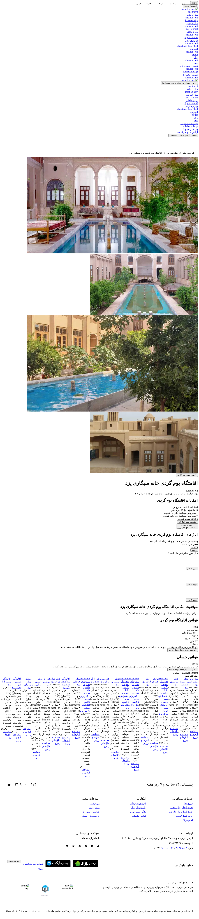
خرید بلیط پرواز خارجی (181, 811)
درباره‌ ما (95, 803)
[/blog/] (98, 846)
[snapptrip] (189, 9)
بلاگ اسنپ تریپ (138, 811)
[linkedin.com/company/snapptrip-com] (67, 846)
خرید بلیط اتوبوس (184, 816)
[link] (187, 153)
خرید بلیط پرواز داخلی (181, 807)
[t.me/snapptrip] (86, 846)
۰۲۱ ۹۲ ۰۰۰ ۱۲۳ (24, 784)
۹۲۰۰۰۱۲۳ (167, 848)
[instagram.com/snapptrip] (92, 846)
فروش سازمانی (138, 803)
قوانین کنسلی (139, 816)
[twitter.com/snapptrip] (73, 846)
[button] (179, 83)
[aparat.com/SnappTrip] (79, 846)
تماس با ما (94, 807)
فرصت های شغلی (90, 816)
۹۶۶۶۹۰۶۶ (181, 848)
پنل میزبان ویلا (138, 807)
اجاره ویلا (188, 820)
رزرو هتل (188, 803)
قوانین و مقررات (91, 811)
